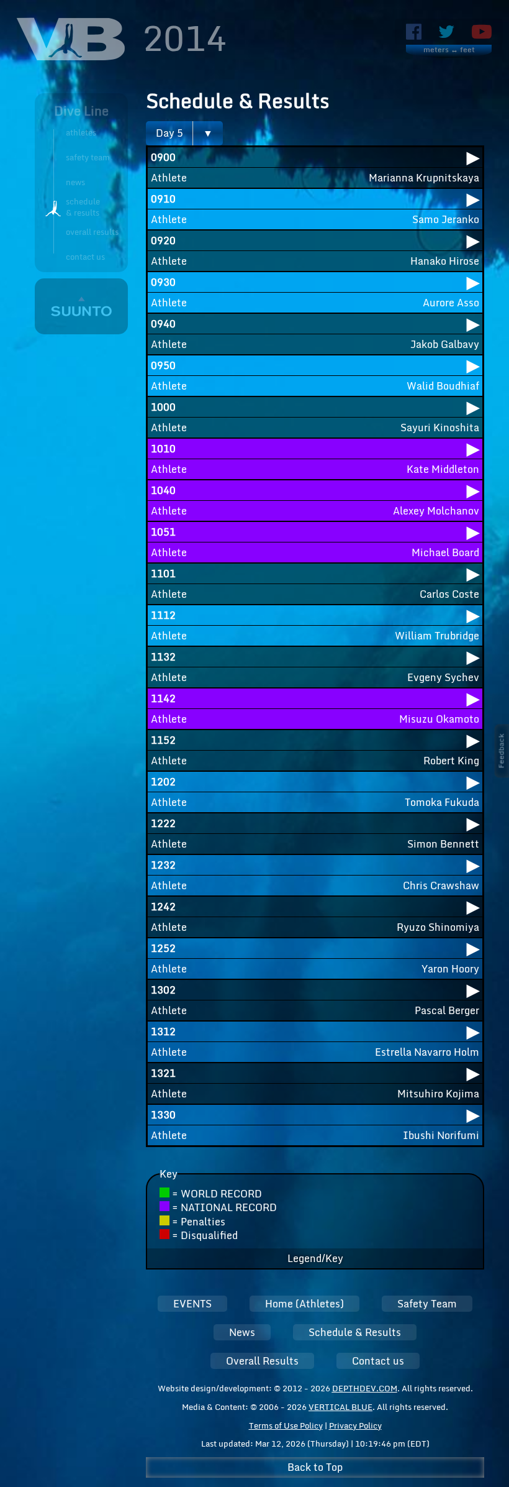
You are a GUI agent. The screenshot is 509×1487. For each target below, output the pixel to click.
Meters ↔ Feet (449, 50)
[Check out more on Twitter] (446, 32)
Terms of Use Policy (286, 1425)
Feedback (501, 750)
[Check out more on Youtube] (482, 32)
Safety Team (88, 157)
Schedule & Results (355, 1332)
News (75, 182)
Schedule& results (83, 207)
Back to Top (315, 1467)
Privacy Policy (355, 1425)
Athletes (81, 132)
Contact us (85, 256)
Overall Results (92, 232)
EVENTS (192, 1304)
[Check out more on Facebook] (413, 32)
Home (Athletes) (304, 1304)
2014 (184, 37)
